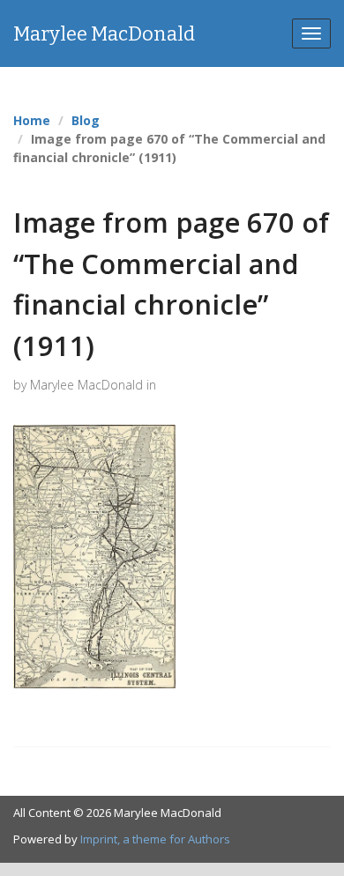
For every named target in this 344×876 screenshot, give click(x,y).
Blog (85, 120)
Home (31, 120)
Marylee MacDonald (104, 34)
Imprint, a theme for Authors (155, 839)
